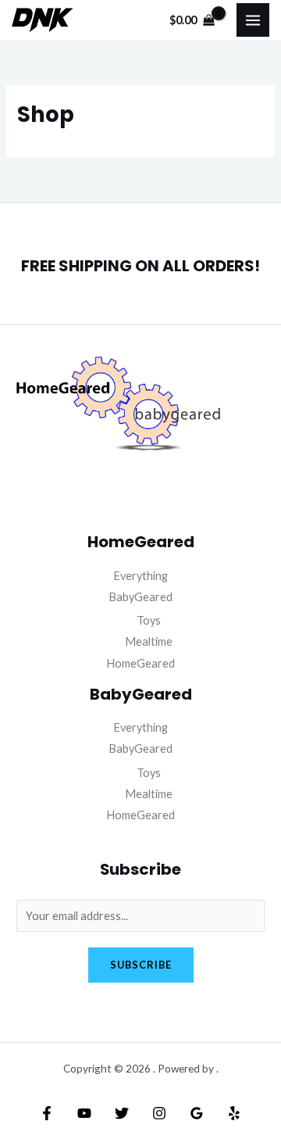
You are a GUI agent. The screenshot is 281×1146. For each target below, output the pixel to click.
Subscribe (141, 964)
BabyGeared (140, 596)
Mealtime (149, 641)
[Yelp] (234, 1113)
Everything (140, 575)
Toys (149, 620)
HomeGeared (140, 663)
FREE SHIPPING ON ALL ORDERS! (140, 266)
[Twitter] (122, 1113)
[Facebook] (47, 1113)
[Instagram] (159, 1113)
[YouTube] (84, 1113)
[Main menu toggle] (253, 19)
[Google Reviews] (197, 1113)
